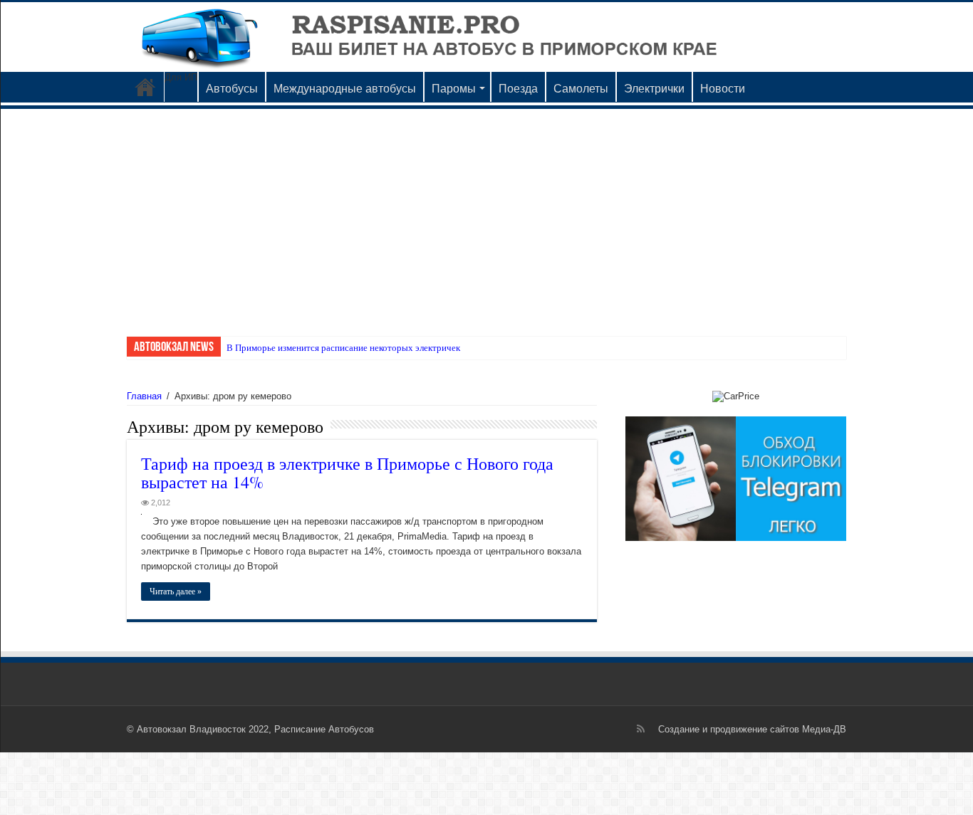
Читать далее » (176, 591)
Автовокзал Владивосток (145, 87)
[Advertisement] (486, 215)
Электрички (654, 89)
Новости (722, 89)
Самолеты (580, 89)
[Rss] (640, 728)
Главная (144, 396)
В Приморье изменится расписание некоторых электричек (343, 347)
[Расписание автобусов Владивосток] (486, 37)
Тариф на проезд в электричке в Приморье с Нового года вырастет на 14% (347, 472)
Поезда (518, 89)
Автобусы (232, 89)
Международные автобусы (345, 89)
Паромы (454, 89)
